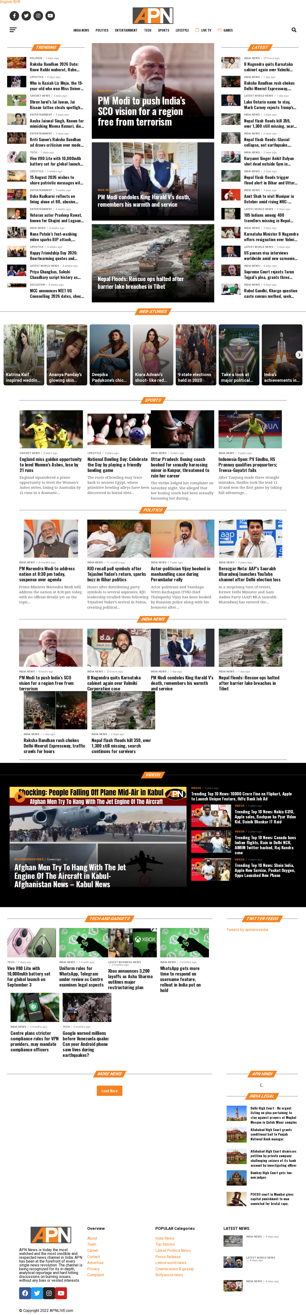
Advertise (95, 1262)
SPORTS (163, 30)
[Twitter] (37, 1293)
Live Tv (206, 30)
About (92, 1238)
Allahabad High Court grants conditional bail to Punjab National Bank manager (271, 1134)
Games (228, 30)
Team (91, 1244)
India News (81, 30)
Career (92, 1250)
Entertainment (126, 30)
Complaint (95, 1275)
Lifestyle (182, 30)
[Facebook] (25, 1293)
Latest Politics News (173, 1250)
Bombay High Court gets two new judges (271, 1175)
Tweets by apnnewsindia (247, 929)
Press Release (167, 1256)
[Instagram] (49, 1293)
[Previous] (6, 355)
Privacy (93, 1269)
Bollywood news (169, 1275)
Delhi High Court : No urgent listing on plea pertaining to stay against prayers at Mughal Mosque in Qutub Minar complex (274, 1114)
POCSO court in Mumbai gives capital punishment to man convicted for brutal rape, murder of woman (272, 1200)
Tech (147, 30)
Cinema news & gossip (174, 1269)
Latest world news (170, 1262)
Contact (93, 1256)
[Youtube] (61, 1293)
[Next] (299, 355)
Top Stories (165, 1244)
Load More (110, 1090)
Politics (102, 30)
